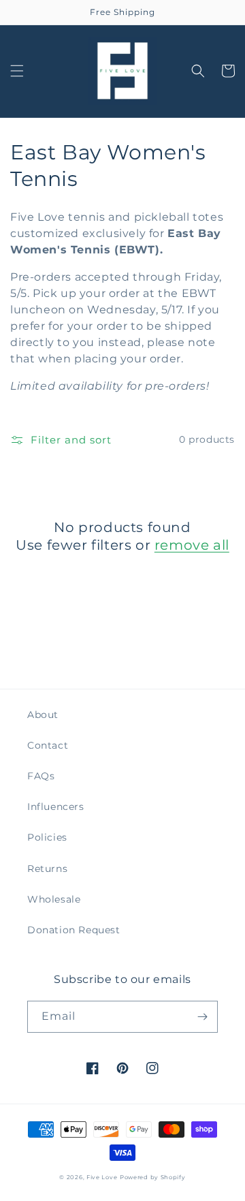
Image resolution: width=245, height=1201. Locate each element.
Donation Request (73, 930)
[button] (17, 71)
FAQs (40, 776)
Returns (47, 868)
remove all (191, 545)
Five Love (101, 1177)
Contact (47, 745)
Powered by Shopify (153, 1177)
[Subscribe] (202, 1017)
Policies (47, 837)
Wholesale (53, 899)
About (43, 714)
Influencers (55, 806)
